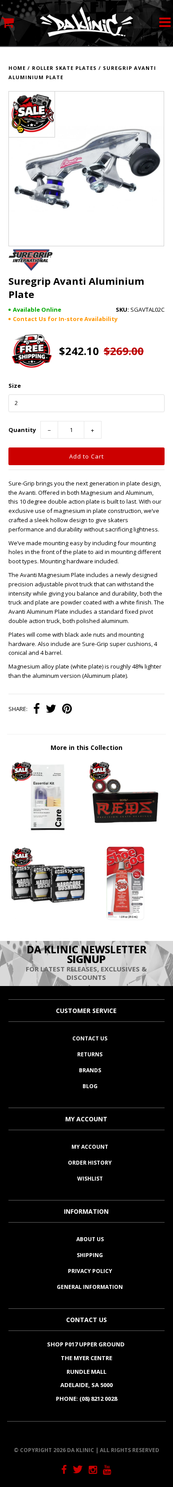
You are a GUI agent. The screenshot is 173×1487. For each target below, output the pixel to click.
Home (17, 68)
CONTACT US (89, 1038)
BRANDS (90, 1070)
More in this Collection (86, 747)
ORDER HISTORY (90, 1162)
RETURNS (89, 1054)
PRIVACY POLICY (90, 1271)
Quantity (22, 430)
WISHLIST (90, 1178)
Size (14, 386)
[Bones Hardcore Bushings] (47, 918)
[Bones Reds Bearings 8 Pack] (125, 833)
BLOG (90, 1086)
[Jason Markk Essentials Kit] (47, 833)
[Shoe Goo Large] (125, 918)
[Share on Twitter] (51, 709)
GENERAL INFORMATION (90, 1287)
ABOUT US (90, 1239)
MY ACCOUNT (89, 1147)
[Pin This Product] (67, 709)
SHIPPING (90, 1255)
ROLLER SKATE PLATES (64, 68)
